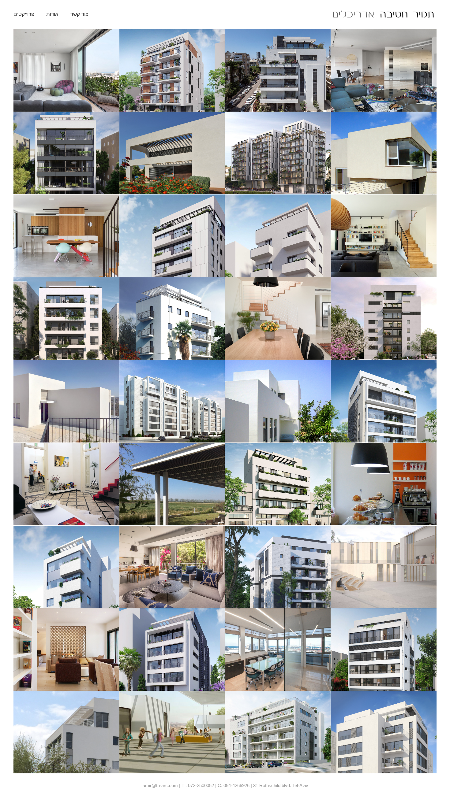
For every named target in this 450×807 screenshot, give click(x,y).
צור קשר (79, 14)
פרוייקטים (23, 14)
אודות (52, 14)
